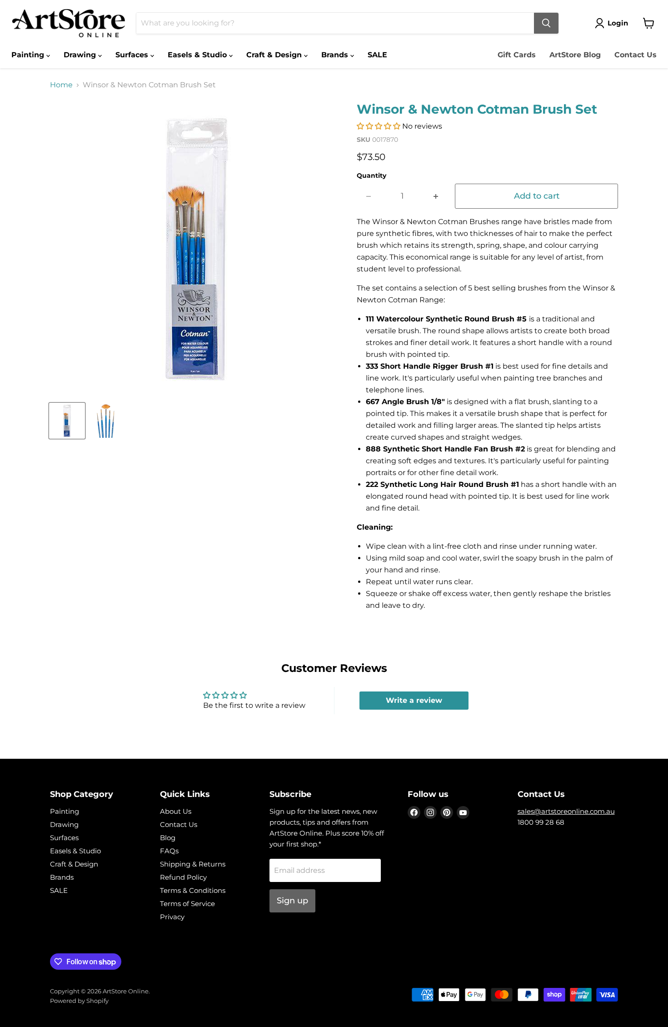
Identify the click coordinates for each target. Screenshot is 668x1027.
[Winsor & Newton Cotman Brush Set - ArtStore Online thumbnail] (67, 421)
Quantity (371, 175)
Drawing (81, 54)
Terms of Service (187, 903)
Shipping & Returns (192, 864)
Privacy (172, 916)
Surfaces (132, 54)
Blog (167, 837)
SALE (377, 54)
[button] (379, 126)
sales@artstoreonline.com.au (566, 811)
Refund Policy (183, 877)
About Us (175, 811)
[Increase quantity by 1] (436, 196)
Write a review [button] (414, 700)
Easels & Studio (198, 54)
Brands (335, 54)
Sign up (292, 901)
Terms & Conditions (192, 890)
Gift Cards (517, 54)
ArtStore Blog (575, 54)
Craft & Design (275, 54)
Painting (28, 54)
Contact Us (635, 54)
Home (61, 85)
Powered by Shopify (79, 1000)
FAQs (169, 851)
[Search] (546, 23)
